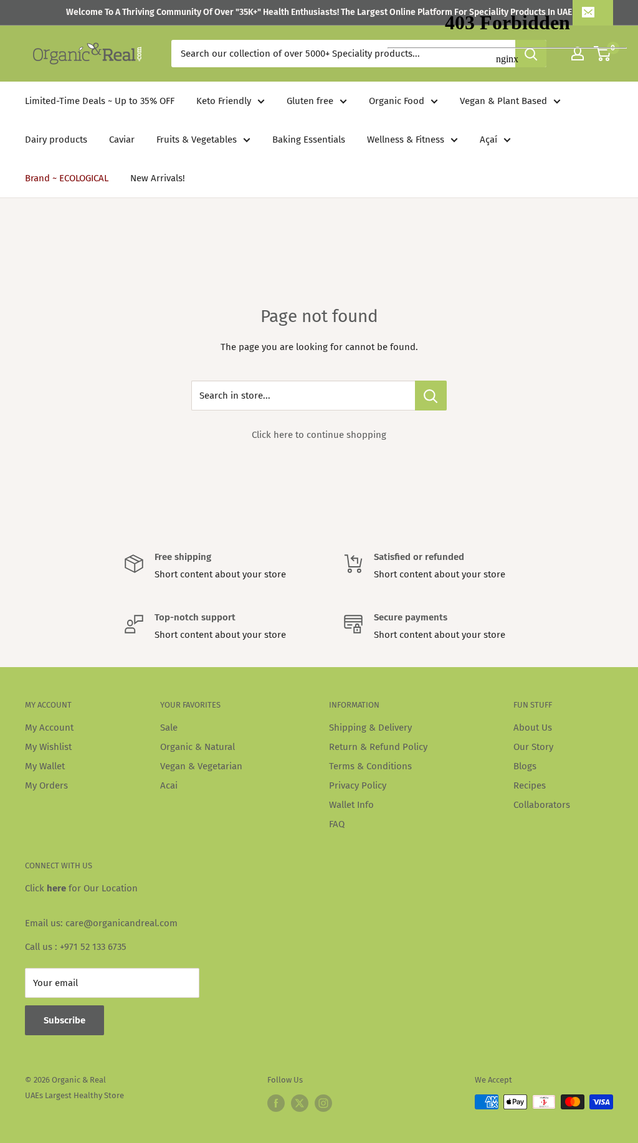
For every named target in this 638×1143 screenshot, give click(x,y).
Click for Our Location (81, 888)
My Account (49, 727)
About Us (532, 727)
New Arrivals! (157, 178)
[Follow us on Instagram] (323, 1103)
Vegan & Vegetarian (201, 766)
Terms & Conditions (370, 766)
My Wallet (45, 766)
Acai (169, 785)
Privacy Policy (357, 785)
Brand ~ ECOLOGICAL (66, 178)
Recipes (529, 785)
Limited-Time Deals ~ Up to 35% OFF (99, 101)
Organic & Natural (197, 746)
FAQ (337, 824)
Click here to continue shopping (319, 434)
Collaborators (541, 804)
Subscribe (64, 1020)
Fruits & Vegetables (196, 139)
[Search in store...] (431, 395)
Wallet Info (351, 804)
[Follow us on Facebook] (276, 1103)
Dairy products (56, 139)
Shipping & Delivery (370, 727)
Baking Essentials (308, 139)
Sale (169, 727)
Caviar (122, 139)
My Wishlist (48, 746)
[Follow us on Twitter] (299, 1103)
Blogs (524, 766)
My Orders (46, 785)
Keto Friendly (223, 101)
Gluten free (310, 101)
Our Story (533, 746)
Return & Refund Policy (378, 746)
